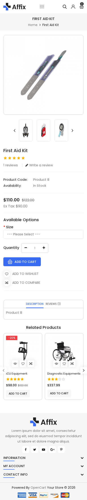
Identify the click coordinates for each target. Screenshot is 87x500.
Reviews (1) (53, 304)
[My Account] (73, 6)
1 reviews (10, 165)
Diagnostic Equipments (64, 373)
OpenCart (38, 487)
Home (32, 25)
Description (35, 304)
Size (9, 227)
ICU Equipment (16, 373)
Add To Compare (26, 282)
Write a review (41, 165)
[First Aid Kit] (43, 75)
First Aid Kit (50, 25)
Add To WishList (25, 274)
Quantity (11, 247)
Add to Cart (25, 262)
